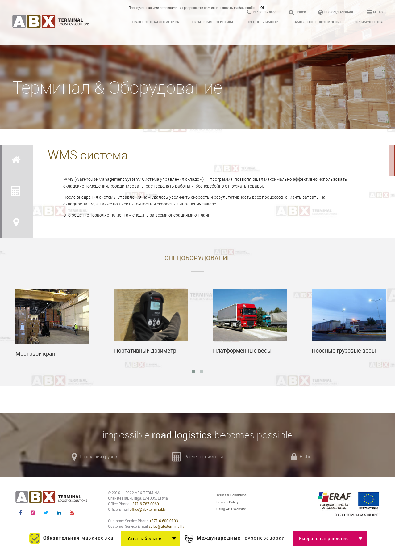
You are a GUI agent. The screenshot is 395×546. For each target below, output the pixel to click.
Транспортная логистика (155, 21)
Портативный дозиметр (145, 350)
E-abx (304, 456)
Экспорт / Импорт (263, 21)
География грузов (97, 456)
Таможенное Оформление (317, 21)
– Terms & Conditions (230, 495)
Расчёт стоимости (203, 456)
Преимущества (369, 21)
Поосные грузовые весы (344, 350)
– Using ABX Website (229, 508)
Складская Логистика (212, 21)
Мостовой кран (35, 353)
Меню (377, 12)
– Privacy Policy (226, 502)
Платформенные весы (242, 350)
